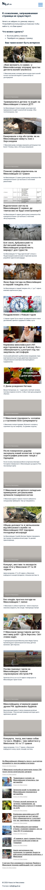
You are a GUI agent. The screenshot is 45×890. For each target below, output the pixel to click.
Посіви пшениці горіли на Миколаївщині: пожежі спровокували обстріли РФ (17, 671)
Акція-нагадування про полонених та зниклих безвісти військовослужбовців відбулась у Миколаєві (28, 853)
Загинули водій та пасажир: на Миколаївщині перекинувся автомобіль (26, 792)
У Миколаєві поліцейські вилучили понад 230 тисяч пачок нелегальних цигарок (22, 771)
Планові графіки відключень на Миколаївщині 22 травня (20, 172)
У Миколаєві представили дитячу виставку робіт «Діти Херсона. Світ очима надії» (22, 634)
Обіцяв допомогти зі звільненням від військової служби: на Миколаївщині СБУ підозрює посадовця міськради (21, 529)
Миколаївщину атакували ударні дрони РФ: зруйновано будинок (20, 705)
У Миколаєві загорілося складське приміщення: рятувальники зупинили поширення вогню (22, 492)
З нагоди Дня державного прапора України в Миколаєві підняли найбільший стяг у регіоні (21, 864)
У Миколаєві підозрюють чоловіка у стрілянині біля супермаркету (21, 419)
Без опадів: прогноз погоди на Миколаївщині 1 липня (19, 600)
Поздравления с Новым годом (19, 314)
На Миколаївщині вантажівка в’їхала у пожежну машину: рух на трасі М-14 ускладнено (27, 829)
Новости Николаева (9, 766)
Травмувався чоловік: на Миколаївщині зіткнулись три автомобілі (26, 780)
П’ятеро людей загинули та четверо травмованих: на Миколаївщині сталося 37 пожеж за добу (27, 805)
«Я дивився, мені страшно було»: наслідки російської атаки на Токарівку (27, 840)
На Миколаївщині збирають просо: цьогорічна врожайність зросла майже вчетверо (22, 762)
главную (21, 38)
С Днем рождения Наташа (17, 386)
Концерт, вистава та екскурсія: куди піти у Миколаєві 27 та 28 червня (20, 567)
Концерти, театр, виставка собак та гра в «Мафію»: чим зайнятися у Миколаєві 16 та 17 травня (21, 741)
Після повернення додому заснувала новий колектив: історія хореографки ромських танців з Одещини (21, 454)
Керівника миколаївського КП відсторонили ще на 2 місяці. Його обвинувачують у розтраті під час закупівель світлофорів (21, 348)
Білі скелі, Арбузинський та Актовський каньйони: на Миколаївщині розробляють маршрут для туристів (18, 246)
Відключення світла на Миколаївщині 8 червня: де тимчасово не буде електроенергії (22, 208)
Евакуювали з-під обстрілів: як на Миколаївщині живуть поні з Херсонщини (21, 139)
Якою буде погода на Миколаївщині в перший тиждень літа (22, 283)
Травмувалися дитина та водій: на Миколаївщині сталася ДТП (21, 103)
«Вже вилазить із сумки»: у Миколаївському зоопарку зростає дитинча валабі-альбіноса (21, 67)
